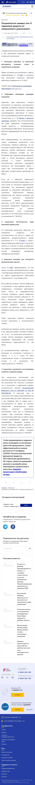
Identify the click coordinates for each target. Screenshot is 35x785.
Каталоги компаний (7, 757)
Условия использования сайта (8, 740)
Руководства (5, 755)
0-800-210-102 (24, 678)
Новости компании (6, 752)
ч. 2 (16, 89)
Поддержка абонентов (8, 768)
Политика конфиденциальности (7, 736)
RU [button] (23, 2)
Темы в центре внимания (8, 760)
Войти (26, 505)
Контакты (4, 776)
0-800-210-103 (24, 672)
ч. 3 (20, 89)
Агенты (3, 729)
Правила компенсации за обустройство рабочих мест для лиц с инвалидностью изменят (23, 647)
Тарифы (17, 695)
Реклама (3, 744)
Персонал (4, 20)
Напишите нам (5, 771)
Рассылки (4, 774)
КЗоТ (21, 75)
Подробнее (29, 709)
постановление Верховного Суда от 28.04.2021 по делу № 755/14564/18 (17, 390)
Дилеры (3, 732)
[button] (2, 2)
